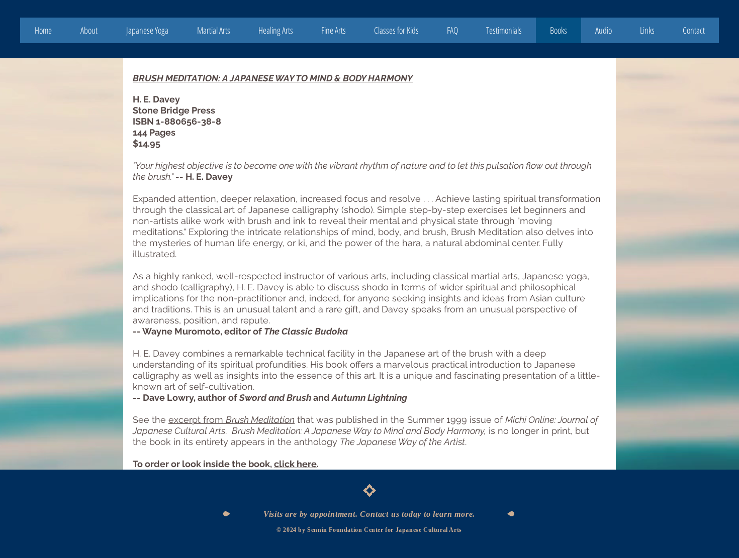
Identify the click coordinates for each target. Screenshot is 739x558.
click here (295, 464)
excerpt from (231, 419)
